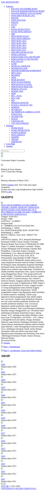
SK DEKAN (16, 110)
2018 (3, 425)
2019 (3, 418)
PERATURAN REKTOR (22, 87)
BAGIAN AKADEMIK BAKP (24, 9)
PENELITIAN (17, 128)
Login (9, 192)
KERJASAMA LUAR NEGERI (24, 59)
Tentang (9, 146)
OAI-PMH (10, 144)
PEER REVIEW (18, 80)
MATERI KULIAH (19, 68)
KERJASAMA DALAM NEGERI (25, 57)
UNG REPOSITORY (10, 2)
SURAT (14, 119)
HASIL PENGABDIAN (21, 32)
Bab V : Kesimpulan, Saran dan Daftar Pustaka (23, 350)
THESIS (14, 139)
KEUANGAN (17, 61)
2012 (3, 471)
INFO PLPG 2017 (18, 50)
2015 (3, 448)
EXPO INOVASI (18, 20)
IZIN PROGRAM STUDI (22, 52)
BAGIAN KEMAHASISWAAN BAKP (27, 11)
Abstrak (6, 343)
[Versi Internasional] (2, 153)
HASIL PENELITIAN (20, 29)
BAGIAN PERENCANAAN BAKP (26, 13)
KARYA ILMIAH (18, 132)
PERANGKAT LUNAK (21, 84)
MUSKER (15, 75)
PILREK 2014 (17, 91)
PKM (13, 93)
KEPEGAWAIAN (18, 54)
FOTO (14, 25)
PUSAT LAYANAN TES (21, 105)
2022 (3, 395)
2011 (3, 479)
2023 (3, 387)
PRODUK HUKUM (19, 103)
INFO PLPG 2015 (18, 45)
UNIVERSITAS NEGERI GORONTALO (18, 488)
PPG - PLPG (16, 96)
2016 (3, 441)
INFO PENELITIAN (20, 36)
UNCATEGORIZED (20, 123)
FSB (13, 27)
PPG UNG (15, 98)
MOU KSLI (16, 73)
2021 (3, 403)
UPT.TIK (5, 486)
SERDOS (15, 107)
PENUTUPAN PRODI (20, 82)
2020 (3, 410)
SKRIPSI (15, 137)
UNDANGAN (17, 121)
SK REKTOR (17, 116)
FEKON (14, 22)
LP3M (13, 64)
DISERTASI (16, 142)
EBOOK (15, 18)
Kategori (9, 6)
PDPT (13, 77)
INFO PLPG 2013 (18, 41)
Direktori (9, 126)
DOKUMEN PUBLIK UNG (23, 16)
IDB (13, 34)
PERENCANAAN (19, 89)
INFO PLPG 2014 (18, 43)
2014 (3, 456)
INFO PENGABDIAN (20, 38)
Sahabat (10, 185)
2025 (3, 372)
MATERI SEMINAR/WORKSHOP (26, 71)
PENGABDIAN (18, 135)
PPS (13, 100)
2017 (3, 433)
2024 (3, 380)
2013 (3, 464)
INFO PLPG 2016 (18, 48)
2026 (3, 364)
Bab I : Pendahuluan (12, 347)
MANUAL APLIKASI (20, 66)
